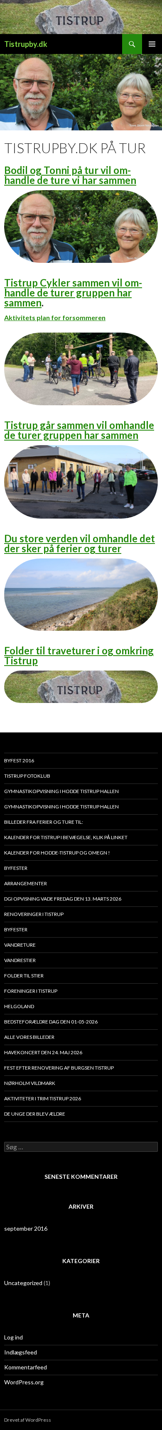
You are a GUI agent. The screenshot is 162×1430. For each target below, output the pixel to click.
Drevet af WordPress (27, 1420)
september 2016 (25, 1228)
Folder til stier (24, 975)
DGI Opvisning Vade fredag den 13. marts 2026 (62, 899)
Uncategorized (23, 1282)
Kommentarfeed (25, 1367)
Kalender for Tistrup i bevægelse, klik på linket (66, 837)
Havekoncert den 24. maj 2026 (43, 1052)
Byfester (15, 868)
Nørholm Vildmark (29, 1083)
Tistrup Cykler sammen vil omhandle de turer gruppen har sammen (73, 293)
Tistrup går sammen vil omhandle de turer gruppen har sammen (79, 430)
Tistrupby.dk (25, 44)
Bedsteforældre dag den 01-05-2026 (51, 1022)
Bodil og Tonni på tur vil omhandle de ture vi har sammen (70, 175)
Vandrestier (20, 960)
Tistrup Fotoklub (27, 776)
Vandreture (20, 945)
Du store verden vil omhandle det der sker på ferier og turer (79, 543)
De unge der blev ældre (34, 1114)
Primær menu (152, 44)
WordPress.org (24, 1382)
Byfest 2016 (19, 760)
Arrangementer (25, 883)
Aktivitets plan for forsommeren (55, 317)
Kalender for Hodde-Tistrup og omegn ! (57, 853)
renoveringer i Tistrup (34, 914)
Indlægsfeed (20, 1352)
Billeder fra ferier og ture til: (43, 822)
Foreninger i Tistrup (30, 991)
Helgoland (19, 1006)
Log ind (13, 1337)
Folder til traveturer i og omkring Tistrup (79, 655)
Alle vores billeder (29, 1037)
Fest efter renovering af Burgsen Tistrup (59, 1068)
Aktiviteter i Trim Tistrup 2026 (42, 1098)
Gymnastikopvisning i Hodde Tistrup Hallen (61, 791)
